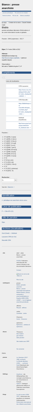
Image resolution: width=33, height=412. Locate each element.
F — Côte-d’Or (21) (7, 211)
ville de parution (9, 217)
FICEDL (18, 260)
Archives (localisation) (12, 228)
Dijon (3, 222)
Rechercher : (6, 177)
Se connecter (20, 349)
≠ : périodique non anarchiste (14, 200)
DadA (18, 365)
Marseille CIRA (6, 240)
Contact (18, 270)
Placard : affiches (21, 307)
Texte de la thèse (6, 15)
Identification (8, 195)
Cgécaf (18, 383)
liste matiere (20, 333)
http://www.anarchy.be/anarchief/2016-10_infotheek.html (25, 125)
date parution (20, 337)
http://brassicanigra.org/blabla (10, 58)
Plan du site (15, 15)
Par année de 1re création (21, 12)
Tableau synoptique (25, 15)
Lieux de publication (11, 206)
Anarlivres (19, 374)
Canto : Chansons (21, 319)
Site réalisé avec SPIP (22, 341)
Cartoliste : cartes (21, 313)
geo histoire (19, 335)
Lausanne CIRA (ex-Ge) (9, 236)
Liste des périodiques (7, 12)
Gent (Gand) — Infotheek (9, 233)
